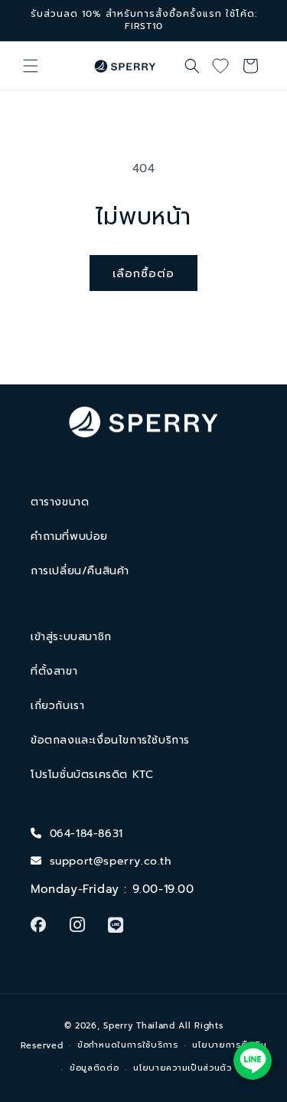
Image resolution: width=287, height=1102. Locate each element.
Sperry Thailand (139, 1025)
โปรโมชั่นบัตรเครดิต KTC (92, 775)
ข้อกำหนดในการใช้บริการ (127, 1044)
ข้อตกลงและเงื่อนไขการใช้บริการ (110, 740)
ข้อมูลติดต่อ (94, 1067)
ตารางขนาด (60, 502)
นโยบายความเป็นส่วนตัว (182, 1067)
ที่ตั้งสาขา (54, 671)
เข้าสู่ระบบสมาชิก (71, 637)
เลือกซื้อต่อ (143, 273)
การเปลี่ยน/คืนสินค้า (80, 571)
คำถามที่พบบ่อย (69, 536)
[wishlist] (226, 66)
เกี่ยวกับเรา (57, 706)
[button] (30, 66)
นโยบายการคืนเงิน (229, 1044)
